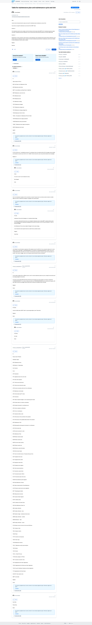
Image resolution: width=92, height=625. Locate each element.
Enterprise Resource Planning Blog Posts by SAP (67, 36)
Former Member (17, 12)
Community (17, 1)
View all (60, 78)
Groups (31, 1)
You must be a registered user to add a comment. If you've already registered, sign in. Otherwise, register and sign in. (33, 137)
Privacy (20, 623)
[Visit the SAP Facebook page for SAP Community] (67, 623)
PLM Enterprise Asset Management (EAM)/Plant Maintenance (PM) (20, 16)
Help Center (47, 1)
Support (42, 623)
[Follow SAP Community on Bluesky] (69, 623)
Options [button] (79, 7)
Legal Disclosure (33, 623)
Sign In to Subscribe (75, 7)
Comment (54, 49)
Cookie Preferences (47, 623)
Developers (35, 1)
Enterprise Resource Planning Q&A (65, 31)
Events (43, 1)
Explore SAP (74, 1)
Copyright (28, 623)
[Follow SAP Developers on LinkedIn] (72, 623)
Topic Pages (52, 1)
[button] (76, 12)
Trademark (38, 623)
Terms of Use (24, 623)
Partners (40, 1)
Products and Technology (25, 1)
